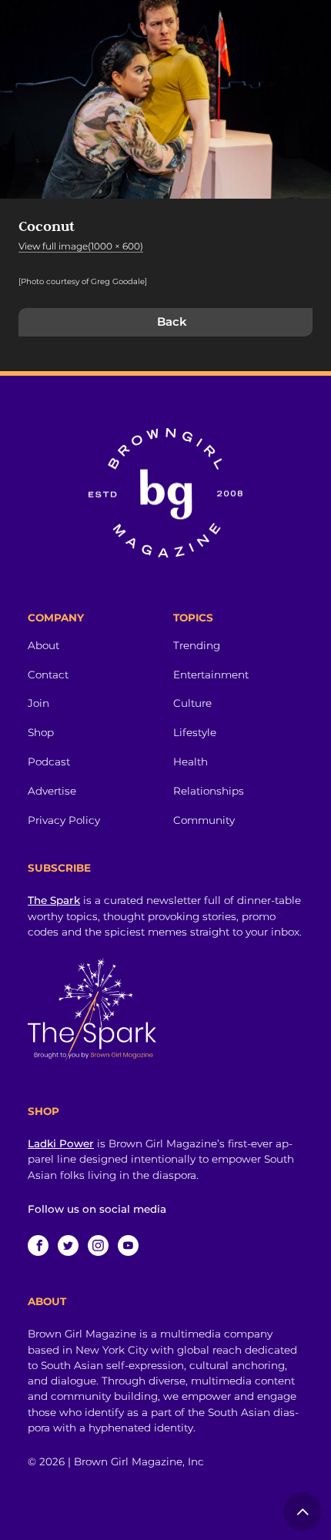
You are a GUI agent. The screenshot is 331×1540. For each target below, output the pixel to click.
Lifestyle (194, 732)
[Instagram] (98, 1245)
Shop (41, 732)
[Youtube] (128, 1245)
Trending (196, 645)
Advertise (52, 791)
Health (190, 761)
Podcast (49, 761)
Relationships (208, 791)
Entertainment (211, 674)
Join (38, 703)
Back (172, 321)
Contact (48, 674)
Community (204, 820)
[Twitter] (68, 1245)
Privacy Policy (64, 820)
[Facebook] (38, 1245)
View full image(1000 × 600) (80, 246)
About (43, 645)
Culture (192, 703)
